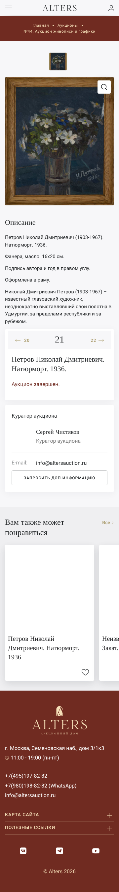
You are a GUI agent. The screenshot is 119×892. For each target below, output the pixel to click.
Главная (40, 25)
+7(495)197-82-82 (26, 776)
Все (106, 522)
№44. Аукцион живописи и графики (59, 31)
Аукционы (68, 25)
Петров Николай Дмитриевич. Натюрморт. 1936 (44, 648)
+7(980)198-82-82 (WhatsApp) (41, 786)
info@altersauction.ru (30, 795)
